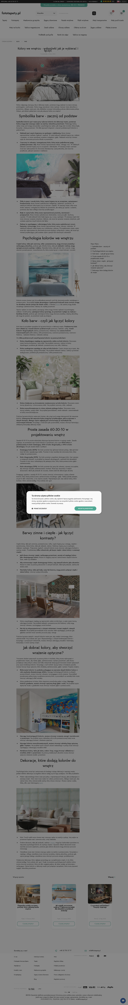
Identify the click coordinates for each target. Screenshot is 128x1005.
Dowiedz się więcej (57, 503)
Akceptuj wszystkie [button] (85, 508)
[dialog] (64, 502)
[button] (39, 508)
